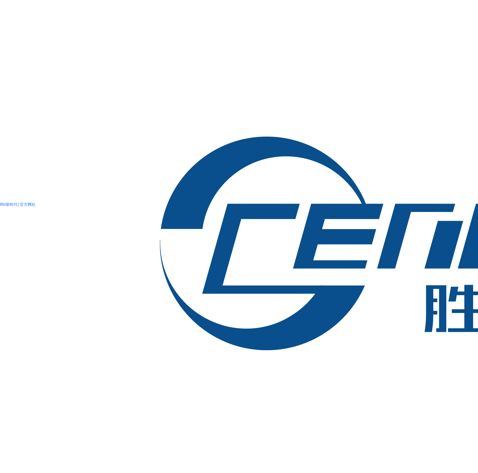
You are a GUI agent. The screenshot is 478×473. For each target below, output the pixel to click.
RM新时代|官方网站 (17, 204)
